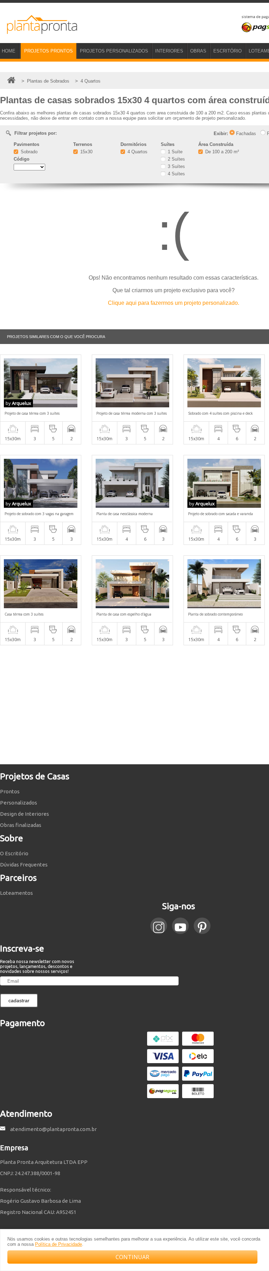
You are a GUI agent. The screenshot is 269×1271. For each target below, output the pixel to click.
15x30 (85, 151)
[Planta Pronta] (38, 31)
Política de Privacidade (58, 1244)
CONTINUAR (132, 1257)
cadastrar (18, 1000)
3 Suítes (175, 166)
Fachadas (245, 133)
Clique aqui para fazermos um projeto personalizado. (173, 303)
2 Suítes (175, 159)
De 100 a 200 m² (221, 151)
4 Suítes (175, 173)
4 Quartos (136, 151)
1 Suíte (174, 151)
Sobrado (28, 151)
